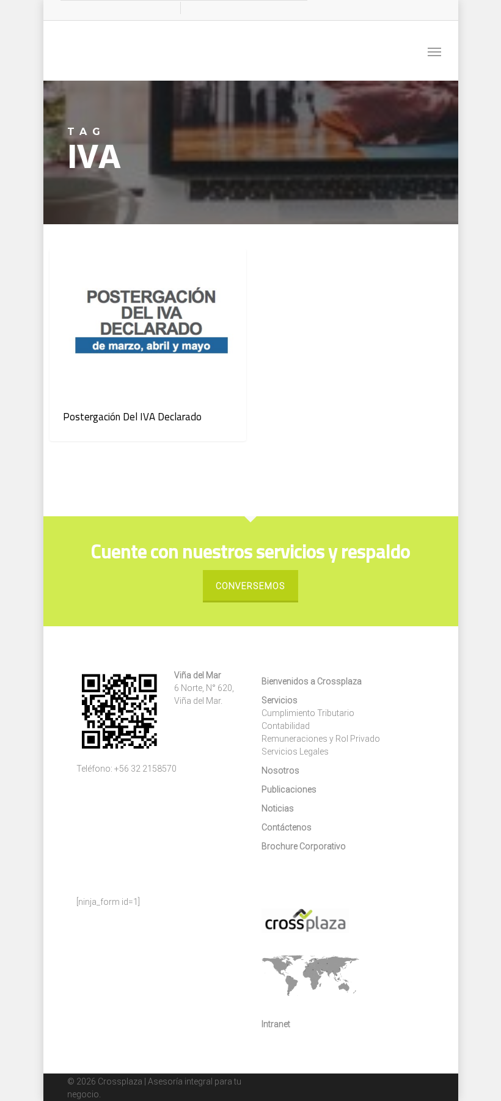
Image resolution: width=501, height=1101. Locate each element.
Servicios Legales (295, 751)
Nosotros (280, 770)
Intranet (275, 1024)
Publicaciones (288, 789)
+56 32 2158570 (145, 769)
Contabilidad (285, 726)
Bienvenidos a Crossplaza (311, 681)
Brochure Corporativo (303, 846)
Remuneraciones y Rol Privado (320, 739)
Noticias (91, 268)
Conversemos (250, 586)
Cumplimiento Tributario (307, 713)
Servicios (279, 700)
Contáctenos (286, 827)
